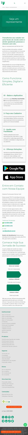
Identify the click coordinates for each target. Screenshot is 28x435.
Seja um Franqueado (7, 320)
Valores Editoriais (6, 357)
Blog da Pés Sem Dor (7, 394)
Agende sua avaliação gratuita (11, 431)
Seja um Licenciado (7, 318)
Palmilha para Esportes (8, 342)
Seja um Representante (8, 316)
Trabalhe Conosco (6, 328)
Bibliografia (5, 332)
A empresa (4, 321)
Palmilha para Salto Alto (8, 344)
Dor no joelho (5, 371)
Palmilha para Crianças (8, 341)
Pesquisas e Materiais (7, 396)
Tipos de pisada (6, 358)
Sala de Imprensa (6, 330)
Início (3, 7)
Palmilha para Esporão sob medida (11, 339)
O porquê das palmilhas (8, 387)
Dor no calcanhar (6, 369)
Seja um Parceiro (6, 314)
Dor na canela (5, 374)
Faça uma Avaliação (7, 385)
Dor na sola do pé (6, 373)
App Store (10, 102)
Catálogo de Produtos (7, 383)
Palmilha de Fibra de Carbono (9, 346)
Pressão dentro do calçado (9, 360)
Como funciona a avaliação (9, 323)
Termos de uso (6, 353)
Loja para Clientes (6, 327)
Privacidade (5, 355)
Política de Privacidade (8, 325)
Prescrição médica (6, 362)
